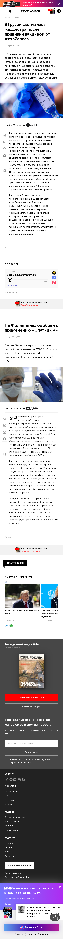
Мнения (8, 804)
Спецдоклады (11, 830)
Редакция (9, 847)
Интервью (9, 800)
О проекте (10, 843)
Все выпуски (11, 292)
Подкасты (12, 264)
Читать (24, 302)
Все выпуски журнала (15, 817)
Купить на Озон (33, 927)
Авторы (8, 851)
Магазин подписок (22, 865)
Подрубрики (11, 791)
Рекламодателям (13, 873)
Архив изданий (12, 821)
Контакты (9, 856)
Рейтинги (9, 826)
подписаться (40, 302)
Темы (7, 795)
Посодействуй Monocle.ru (17, 877)
